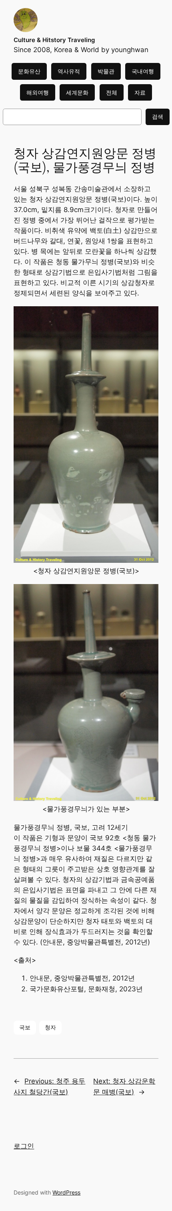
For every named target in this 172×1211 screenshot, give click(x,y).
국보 (24, 1027)
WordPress (66, 1192)
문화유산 (29, 71)
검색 (157, 116)
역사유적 (69, 71)
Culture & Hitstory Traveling (54, 40)
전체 (111, 92)
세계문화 (77, 92)
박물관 (106, 71)
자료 (140, 92)
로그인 (24, 1146)
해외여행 (37, 92)
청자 (50, 1027)
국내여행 (143, 71)
